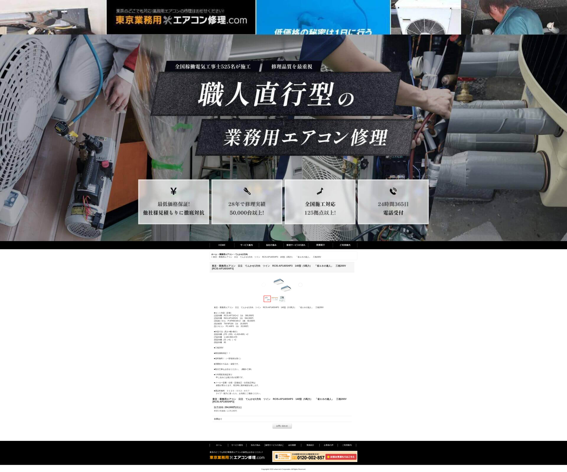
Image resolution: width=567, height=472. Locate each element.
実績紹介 (320, 245)
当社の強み (271, 245)
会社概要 (292, 445)
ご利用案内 (345, 245)
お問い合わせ (282, 426)
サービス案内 (246, 245)
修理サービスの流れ (296, 245)
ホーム (222, 245)
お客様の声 (328, 445)
